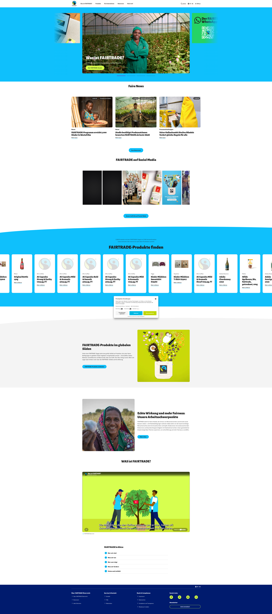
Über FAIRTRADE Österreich (80, 596)
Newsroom (121, 3)
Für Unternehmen (109, 3)
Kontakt (108, 596)
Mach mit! (130, 3)
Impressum (142, 596)
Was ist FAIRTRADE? (86, 3)
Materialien (109, 603)
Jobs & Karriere (77, 603)
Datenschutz (142, 599)
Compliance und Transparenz (146, 603)
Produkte (98, 3)
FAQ (107, 599)
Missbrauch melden (144, 606)
